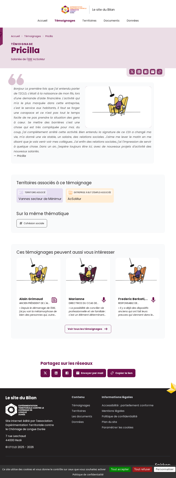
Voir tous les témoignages (85, 329)
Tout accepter (120, 469)
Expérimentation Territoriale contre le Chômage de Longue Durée (30, 427)
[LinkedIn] (56, 373)
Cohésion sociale (31, 223)
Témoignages (64, 21)
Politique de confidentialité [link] (88, 474)
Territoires (89, 21)
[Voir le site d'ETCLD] (30, 409)
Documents (111, 21)
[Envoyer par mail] (152, 71)
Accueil (42, 21)
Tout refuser (142, 469)
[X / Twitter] (45, 373)
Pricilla (49, 36)
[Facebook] (67, 373)
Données (133, 21)
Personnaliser (165, 469)
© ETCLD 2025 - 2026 (20, 447)
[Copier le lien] (159, 71)
